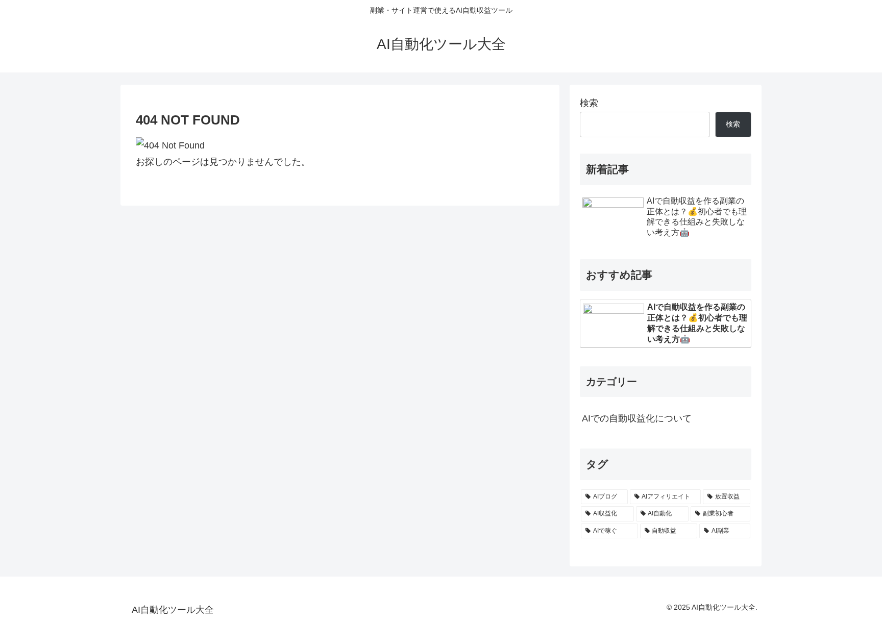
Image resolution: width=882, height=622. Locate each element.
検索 (589, 103)
